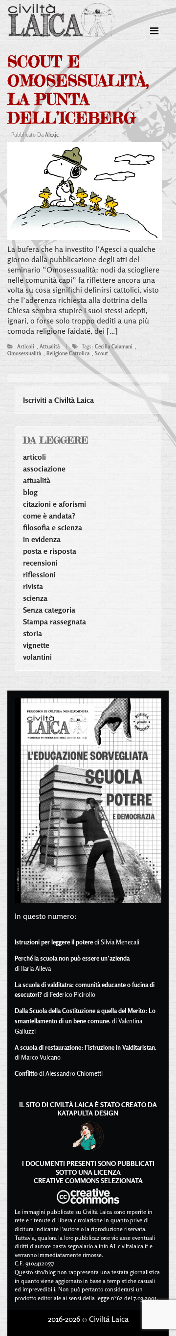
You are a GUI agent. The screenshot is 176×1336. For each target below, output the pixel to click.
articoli (25, 346)
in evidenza (42, 539)
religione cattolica (67, 353)
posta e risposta (49, 551)
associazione (44, 468)
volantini (37, 657)
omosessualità (24, 353)
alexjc (52, 134)
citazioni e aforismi (54, 504)
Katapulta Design (88, 1113)
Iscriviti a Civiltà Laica (58, 400)
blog (30, 492)
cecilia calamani (113, 346)
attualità (50, 346)
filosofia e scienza (52, 527)
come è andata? (49, 515)
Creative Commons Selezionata (88, 1180)
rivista (33, 586)
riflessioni (39, 574)
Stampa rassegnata (54, 621)
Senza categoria (49, 610)
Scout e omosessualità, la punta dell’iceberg (78, 89)
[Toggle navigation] (154, 31)
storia (32, 633)
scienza (35, 598)
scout (101, 353)
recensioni (40, 563)
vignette (36, 645)
